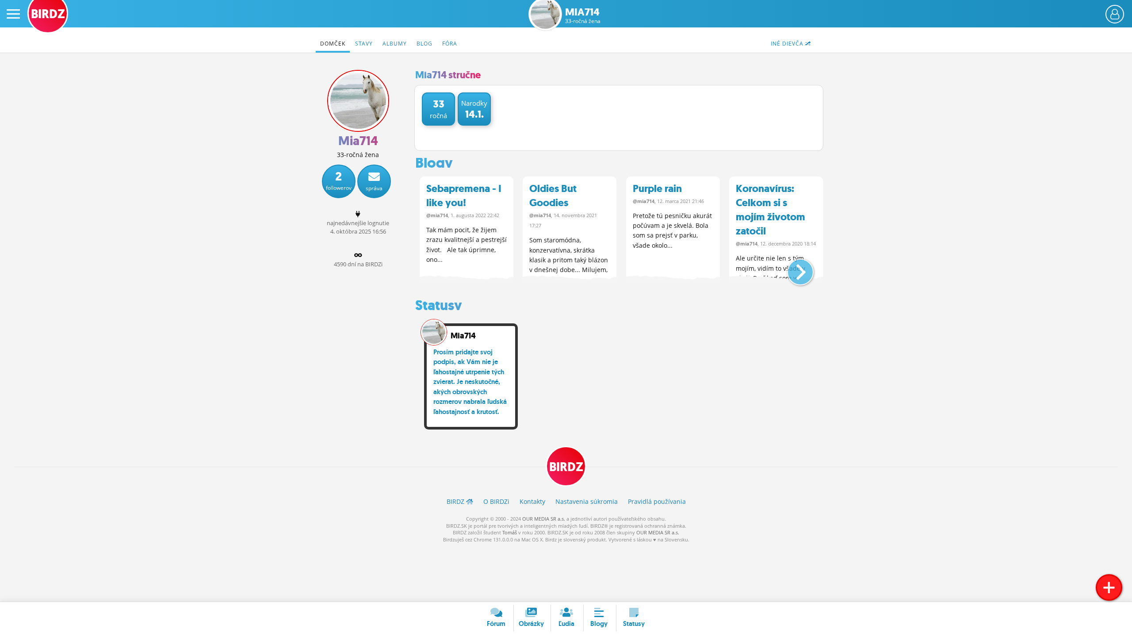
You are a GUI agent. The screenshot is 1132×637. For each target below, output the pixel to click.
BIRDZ (566, 467)
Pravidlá (657, 501)
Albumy (394, 43)
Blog (424, 43)
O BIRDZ (496, 501)
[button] (793, 268)
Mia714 (582, 16)
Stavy (364, 43)
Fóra (449, 43)
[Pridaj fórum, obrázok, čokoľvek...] (1109, 587)
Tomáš (509, 532)
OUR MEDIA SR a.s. (543, 518)
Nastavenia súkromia (586, 501)
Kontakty (532, 501)
